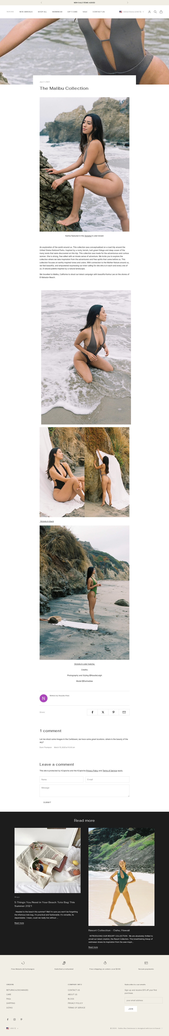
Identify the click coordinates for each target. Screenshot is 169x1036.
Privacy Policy (92, 770)
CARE (8, 994)
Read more (19, 923)
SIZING (9, 1007)
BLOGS (71, 999)
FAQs (8, 999)
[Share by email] (124, 712)
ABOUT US (72, 994)
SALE (85, 12)
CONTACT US (99, 12)
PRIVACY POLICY (75, 1003)
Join (130, 1009)
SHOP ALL (42, 12)
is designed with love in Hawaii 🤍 (149, 1028)
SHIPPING (10, 1003)
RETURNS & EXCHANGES (17, 990)
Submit (47, 802)
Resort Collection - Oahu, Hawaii (109, 930)
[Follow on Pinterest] (21, 1019)
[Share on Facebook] (92, 712)
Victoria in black (47, 521)
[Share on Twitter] (103, 712)
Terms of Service (110, 770)
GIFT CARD (72, 12)
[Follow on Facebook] (7, 1019)
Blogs (17, 897)
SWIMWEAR (57, 12)
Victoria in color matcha (84, 664)
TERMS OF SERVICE (76, 1007)
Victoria (87, 236)
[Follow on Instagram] (14, 1019)
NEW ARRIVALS (26, 12)
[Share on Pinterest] (113, 712)
